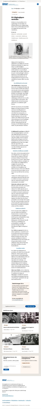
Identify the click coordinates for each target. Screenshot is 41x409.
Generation (27, 405)
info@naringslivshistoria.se (7, 395)
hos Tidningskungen (14, 1)
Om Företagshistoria (6, 400)
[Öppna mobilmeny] (38, 4)
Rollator (13, 36)
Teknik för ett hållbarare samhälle (20, 150)
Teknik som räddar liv (20, 208)
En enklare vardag (20, 248)
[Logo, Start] (10, 4)
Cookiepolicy (28, 400)
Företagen (6, 325)
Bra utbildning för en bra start (20, 83)
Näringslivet (14, 12)
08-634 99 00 (5, 394)
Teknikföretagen (14, 38)
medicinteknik (19, 34)
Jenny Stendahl (21, 12)
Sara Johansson (25, 330)
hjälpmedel (13, 34)
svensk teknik (18, 36)
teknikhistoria (14, 40)
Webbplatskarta (14, 400)
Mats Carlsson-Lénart (8, 351)
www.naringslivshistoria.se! (17, 299)
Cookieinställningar (6, 402)
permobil (25, 34)
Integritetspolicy (21, 400)
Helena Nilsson (6, 329)
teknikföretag (24, 36)
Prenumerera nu (26, 366)
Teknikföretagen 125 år (23, 38)
